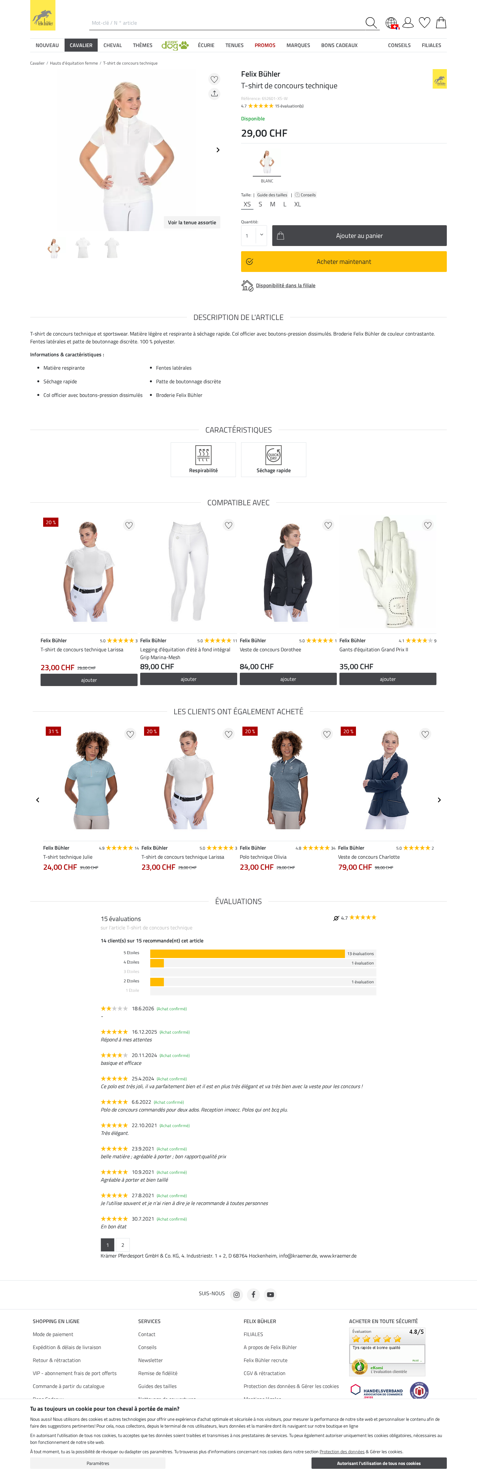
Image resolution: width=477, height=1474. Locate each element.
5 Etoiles (131, 953)
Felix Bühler (260, 1321)
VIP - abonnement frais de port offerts (74, 1373)
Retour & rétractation (57, 1360)
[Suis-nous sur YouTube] (270, 1294)
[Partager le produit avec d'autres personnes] (214, 94)
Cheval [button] (113, 45)
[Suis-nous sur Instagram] (236, 1294)
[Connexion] (408, 21)
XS (247, 204)
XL (297, 204)
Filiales (431, 45)
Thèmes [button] (143, 45)
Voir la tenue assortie (192, 222)
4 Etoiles (131, 962)
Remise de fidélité (157, 1373)
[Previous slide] (35, 150)
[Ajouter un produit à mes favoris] (214, 79)
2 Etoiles (131, 981)
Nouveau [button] (47, 45)
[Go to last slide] (38, 800)
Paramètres (98, 1463)
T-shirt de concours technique (130, 63)
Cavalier (37, 63)
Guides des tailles (157, 1386)
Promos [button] (265, 45)
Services (149, 1321)
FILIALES (253, 1334)
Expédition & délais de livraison (67, 1347)
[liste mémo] (424, 21)
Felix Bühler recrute (265, 1360)
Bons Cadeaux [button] (339, 45)
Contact (146, 1334)
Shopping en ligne (56, 1321)
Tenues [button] (235, 45)
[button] (175, 45)
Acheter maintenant (344, 261)
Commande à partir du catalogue (68, 1386)
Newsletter (150, 1360)
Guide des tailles (272, 194)
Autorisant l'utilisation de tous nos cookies (379, 1463)
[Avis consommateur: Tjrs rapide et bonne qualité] (387, 1351)
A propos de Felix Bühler (270, 1347)
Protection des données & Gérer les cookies (291, 1386)
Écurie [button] (206, 45)
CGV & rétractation (265, 1373)
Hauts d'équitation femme (74, 63)
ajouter (89, 680)
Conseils (309, 194)
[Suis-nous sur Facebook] (253, 1294)
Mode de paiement (53, 1334)
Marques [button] (298, 45)
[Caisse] (441, 21)
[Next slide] (218, 150)
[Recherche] (372, 23)
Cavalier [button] (81, 45)
